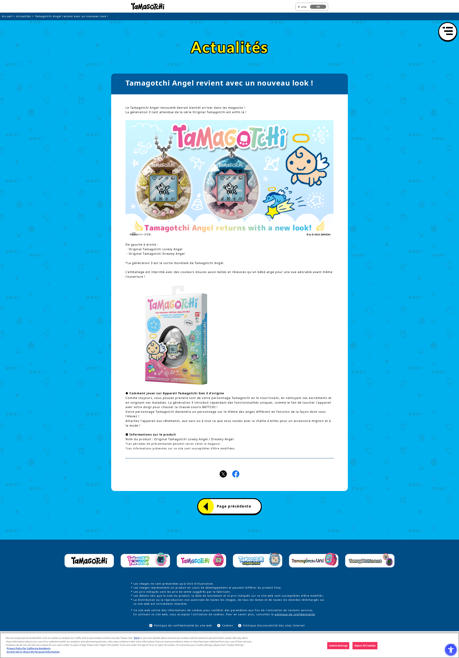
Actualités (23, 16)
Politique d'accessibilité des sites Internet (274, 625)
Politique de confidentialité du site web (183, 625)
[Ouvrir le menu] (447, 31)
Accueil (7, 16)
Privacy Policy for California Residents (28, 648)
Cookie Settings (338, 645)
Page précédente (234, 506)
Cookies (227, 625)
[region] (229, 645)
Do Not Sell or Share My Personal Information (33, 652)
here (136, 638)
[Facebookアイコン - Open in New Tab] (235, 474)
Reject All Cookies (364, 645)
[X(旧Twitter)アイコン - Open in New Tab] (223, 474)
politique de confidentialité (295, 614)
